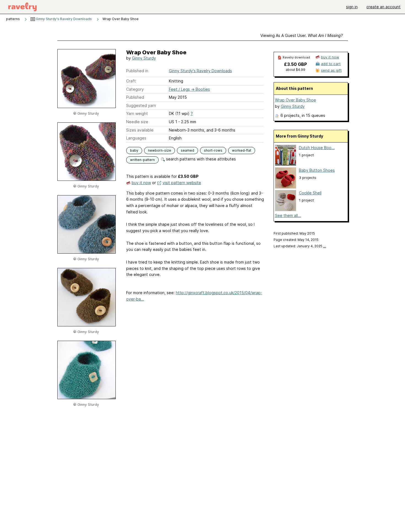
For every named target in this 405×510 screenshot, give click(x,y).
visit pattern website (182, 182)
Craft (131, 81)
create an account (383, 6)
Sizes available (139, 130)
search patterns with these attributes (200, 159)
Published (135, 97)
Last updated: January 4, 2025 (300, 246)
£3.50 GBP (295, 64)
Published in (137, 70)
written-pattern (142, 160)
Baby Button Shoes (317, 170)
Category (135, 89)
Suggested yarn (141, 105)
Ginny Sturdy (144, 58)
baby (134, 150)
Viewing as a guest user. (301, 35)
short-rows (213, 150)
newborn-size (159, 150)
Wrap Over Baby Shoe (295, 100)
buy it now (141, 182)
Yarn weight (137, 113)
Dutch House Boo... (317, 147)
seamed (187, 150)
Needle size (137, 121)
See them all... (288, 215)
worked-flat (241, 150)
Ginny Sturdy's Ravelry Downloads (63, 19)
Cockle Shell (310, 192)
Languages (136, 138)
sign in (352, 6)
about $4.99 (295, 70)
